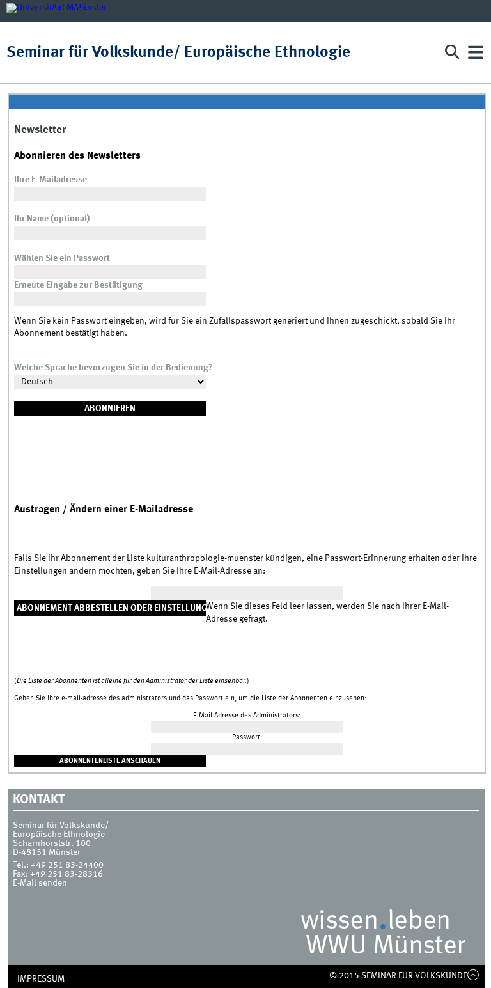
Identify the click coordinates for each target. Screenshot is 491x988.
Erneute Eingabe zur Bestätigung (78, 285)
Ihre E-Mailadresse (50, 179)
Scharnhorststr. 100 (52, 843)
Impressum (41, 979)
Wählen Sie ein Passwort (62, 258)
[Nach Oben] (473, 975)
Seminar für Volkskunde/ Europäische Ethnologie (178, 53)
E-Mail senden (40, 883)
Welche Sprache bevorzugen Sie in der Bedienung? (113, 367)
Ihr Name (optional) (52, 218)
